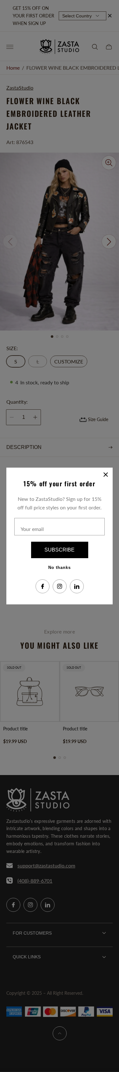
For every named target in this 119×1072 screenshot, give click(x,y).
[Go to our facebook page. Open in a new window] (43, 586)
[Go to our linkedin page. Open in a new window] (77, 586)
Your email (32, 529)
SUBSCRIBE (59, 549)
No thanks (59, 567)
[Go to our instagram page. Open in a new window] (60, 586)
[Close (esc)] (106, 475)
